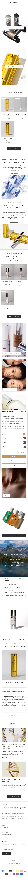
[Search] (23, 2)
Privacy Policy (4, 830)
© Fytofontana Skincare (14, 863)
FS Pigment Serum (7, 138)
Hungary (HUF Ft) (10, 6)
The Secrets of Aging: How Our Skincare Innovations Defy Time (13, 746)
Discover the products (14, 173)
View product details (14, 715)
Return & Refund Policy (6, 834)
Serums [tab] (9, 93)
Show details (21, 452)
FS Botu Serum (7, 114)
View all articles (14, 796)
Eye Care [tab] (18, 93)
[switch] (24, 438)
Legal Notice (4, 836)
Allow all (14, 456)
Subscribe (6, 853)
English (19, 6)
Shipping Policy (5, 832)
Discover (14, 600)
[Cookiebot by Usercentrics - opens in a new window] (20, 411)
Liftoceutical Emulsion (7, 307)
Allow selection (14, 460)
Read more (4, 757)
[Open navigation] (2, 2)
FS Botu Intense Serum (21, 114)
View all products (14, 148)
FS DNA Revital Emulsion (14, 682)
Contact (3, 825)
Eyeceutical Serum (21, 281)
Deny (14, 465)
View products (14, 535)
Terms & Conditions (6, 827)
